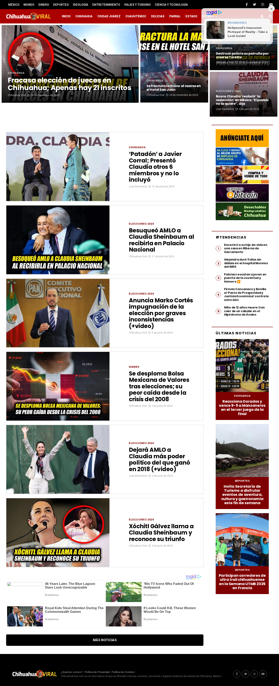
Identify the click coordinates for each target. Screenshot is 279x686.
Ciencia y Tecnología (171, 4)
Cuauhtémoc (135, 16)
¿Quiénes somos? (72, 672)
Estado (191, 16)
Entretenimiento (106, 4)
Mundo (28, 4)
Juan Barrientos (225, 109)
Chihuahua (84, 16)
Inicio (66, 16)
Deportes (61, 4)
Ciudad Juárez (109, 16)
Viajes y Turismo (137, 4)
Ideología (80, 4)
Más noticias (105, 640)
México (13, 4)
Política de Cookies (123, 672)
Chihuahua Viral (17, 95)
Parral (175, 16)
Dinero (43, 4)
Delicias (157, 16)
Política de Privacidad (97, 672)
